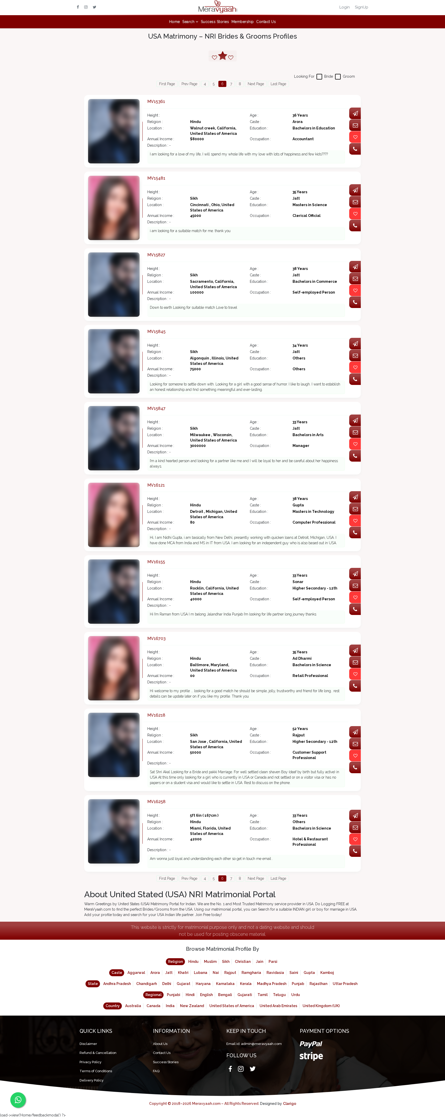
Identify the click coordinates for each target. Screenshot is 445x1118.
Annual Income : (160, 139)
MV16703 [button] (156, 638)
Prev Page (189, 84)
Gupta (309, 973)
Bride (328, 76)
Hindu (193, 961)
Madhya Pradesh (271, 984)
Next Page (256, 84)
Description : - (159, 145)
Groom (349, 76)
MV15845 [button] (156, 331)
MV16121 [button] (156, 485)
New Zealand (192, 1006)
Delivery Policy (92, 1080)
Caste (117, 973)
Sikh (225, 961)
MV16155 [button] (156, 561)
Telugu (279, 995)
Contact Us (266, 22)
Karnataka (225, 984)
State (93, 984)
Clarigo (289, 1104)
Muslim (210, 961)
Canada (153, 1006)
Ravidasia (275, 973)
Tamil (263, 995)
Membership (243, 22)
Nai (216, 973)
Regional (153, 995)
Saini (293, 973)
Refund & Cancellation (98, 1053)
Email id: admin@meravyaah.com (254, 1044)
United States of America (231, 1006)
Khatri (183, 973)
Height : (153, 115)
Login (344, 7)
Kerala (246, 984)
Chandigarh (146, 984)
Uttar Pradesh (345, 984)
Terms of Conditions (96, 1071)
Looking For (304, 76)
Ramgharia (251, 973)
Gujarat (183, 984)
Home (174, 22)
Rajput (230, 973)
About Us (160, 1044)
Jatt (169, 973)
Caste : (255, 122)
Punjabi (173, 995)
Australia (133, 1006)
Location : (155, 128)
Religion (175, 961)
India (170, 1006)
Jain (259, 961)
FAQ (156, 1071)
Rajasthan (318, 984)
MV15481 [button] (156, 178)
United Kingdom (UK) (321, 1006)
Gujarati (244, 995)
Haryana (203, 984)
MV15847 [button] (156, 408)
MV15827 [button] (156, 254)
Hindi (190, 995)
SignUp (361, 7)
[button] (190, 21)
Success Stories (215, 22)
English (206, 995)
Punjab (298, 984)
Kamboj (327, 973)
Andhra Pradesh (117, 984)
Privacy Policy (90, 1062)
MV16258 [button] (156, 801)
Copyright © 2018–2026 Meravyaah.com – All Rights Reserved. (204, 1104)
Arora (155, 973)
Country (113, 1006)
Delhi (166, 984)
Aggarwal (136, 973)
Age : (254, 115)
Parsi (273, 961)
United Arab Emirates (278, 1006)
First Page (167, 84)
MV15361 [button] (156, 101)
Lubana (200, 973)
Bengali (225, 995)
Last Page (278, 84)
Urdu (295, 995)
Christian (243, 961)
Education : (259, 128)
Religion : (155, 122)
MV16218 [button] (156, 715)
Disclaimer (88, 1044)
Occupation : (260, 139)
